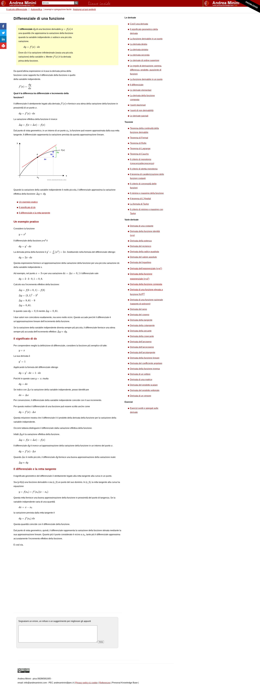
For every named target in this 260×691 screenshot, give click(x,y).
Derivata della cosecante (142, 336)
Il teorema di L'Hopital (140, 198)
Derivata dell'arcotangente (142, 352)
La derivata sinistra (139, 49)
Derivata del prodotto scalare (144, 385)
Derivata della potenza (141, 241)
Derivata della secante (141, 331)
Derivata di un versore (140, 396)
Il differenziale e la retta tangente (34, 213)
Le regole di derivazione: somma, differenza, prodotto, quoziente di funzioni (146, 70)
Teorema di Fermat (139, 138)
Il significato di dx (27, 207)
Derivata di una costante (141, 226)
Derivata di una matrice (141, 379)
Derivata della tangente (141, 320)
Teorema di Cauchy (139, 154)
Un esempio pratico (28, 202)
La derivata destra (138, 44)
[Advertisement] (96, 56)
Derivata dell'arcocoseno (142, 347)
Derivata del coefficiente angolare (146, 363)
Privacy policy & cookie (86, 683)
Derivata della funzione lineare (144, 358)
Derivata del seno (138, 309)
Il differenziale (136, 85)
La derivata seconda (140, 55)
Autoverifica (36, 9)
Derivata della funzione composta (146, 284)
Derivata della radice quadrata (144, 251)
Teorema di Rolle (138, 143)
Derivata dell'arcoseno (141, 341)
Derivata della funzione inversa (145, 369)
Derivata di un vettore (140, 374)
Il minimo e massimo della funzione (147, 193)
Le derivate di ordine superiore (144, 60)
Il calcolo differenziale (16, 9)
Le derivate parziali (139, 116)
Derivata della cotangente (142, 325)
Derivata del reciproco (140, 246)
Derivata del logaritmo (140, 262)
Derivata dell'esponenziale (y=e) (146, 268)
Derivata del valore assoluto (143, 257)
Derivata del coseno (139, 314)
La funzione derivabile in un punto (146, 39)
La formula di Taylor (139, 204)
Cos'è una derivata (139, 24)
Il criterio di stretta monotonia (143, 169)
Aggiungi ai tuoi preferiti (84, 9)
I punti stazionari (138, 105)
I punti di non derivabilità (141, 110)
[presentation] (34, 29)
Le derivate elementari (140, 90)
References (104, 683)
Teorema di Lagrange (140, 148)
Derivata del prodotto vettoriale (144, 390)
